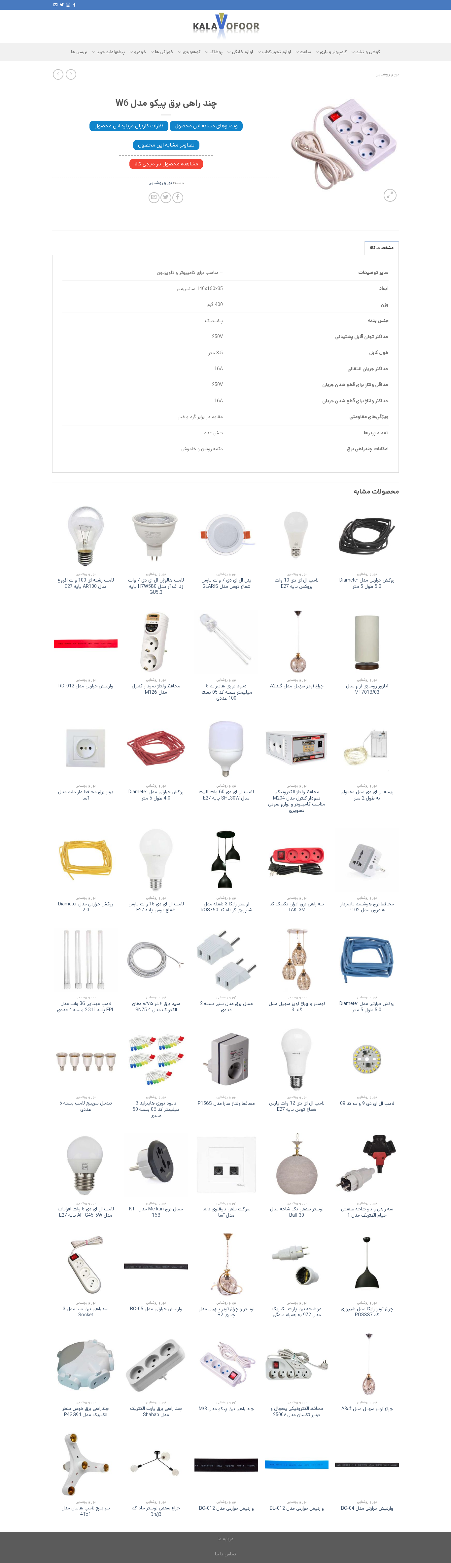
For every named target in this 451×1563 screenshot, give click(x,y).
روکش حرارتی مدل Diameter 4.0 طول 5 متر (156, 795)
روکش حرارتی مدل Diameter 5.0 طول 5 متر (367, 583)
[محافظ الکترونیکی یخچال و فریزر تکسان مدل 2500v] (297, 1365)
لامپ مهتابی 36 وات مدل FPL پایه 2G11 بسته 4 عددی (85, 1007)
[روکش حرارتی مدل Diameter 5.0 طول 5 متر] (367, 536)
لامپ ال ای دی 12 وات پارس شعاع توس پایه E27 (297, 1106)
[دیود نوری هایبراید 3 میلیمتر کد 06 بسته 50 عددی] (156, 1059)
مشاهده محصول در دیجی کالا (166, 164)
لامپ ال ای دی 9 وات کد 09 (367, 1104)
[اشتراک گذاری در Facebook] (177, 197)
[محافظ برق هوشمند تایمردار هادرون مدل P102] (367, 860)
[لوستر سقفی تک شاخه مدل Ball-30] (297, 1165)
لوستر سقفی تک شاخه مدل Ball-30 (297, 1212)
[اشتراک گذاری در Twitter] (165, 197)
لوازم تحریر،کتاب (276, 52)
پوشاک (216, 52)
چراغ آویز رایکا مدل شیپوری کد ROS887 (367, 1312)
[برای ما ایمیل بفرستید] (55, 5)
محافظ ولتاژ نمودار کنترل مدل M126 (156, 689)
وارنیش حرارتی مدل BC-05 (156, 1309)
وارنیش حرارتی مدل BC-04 (367, 1508)
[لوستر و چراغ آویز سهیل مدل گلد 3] (297, 960)
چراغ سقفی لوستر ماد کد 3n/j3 (156, 1511)
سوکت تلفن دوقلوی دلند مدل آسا (226, 1212)
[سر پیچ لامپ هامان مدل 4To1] (86, 1464)
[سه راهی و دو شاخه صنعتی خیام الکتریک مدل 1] (367, 1165)
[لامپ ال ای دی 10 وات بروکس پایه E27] (297, 536)
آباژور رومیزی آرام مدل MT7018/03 (367, 689)
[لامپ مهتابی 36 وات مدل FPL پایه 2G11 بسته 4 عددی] (86, 960)
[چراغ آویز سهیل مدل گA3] (367, 1365)
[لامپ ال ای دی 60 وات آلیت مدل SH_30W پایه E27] (226, 748)
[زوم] (390, 195)
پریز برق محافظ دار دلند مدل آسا (85, 795)
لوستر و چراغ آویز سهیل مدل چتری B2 (226, 1312)
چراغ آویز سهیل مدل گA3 (367, 1409)
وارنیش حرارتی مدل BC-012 (226, 1508)
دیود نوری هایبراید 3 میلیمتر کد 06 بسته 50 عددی (156, 1109)
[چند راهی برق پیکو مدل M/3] (226, 1365)
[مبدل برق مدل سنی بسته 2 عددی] (226, 960)
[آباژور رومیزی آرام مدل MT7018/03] (367, 642)
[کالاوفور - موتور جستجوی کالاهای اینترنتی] (225, 26)
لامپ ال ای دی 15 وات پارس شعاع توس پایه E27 (156, 907)
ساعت (305, 52)
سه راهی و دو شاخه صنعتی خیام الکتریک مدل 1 (367, 1212)
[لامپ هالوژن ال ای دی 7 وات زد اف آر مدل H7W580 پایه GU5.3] (156, 536)
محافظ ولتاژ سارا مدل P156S (226, 1104)
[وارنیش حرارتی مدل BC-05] (156, 1265)
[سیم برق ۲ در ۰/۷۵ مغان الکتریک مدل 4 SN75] (156, 960)
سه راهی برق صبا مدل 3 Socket (86, 1312)
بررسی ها (79, 52)
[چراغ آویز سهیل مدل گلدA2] (297, 642)
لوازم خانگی (242, 52)
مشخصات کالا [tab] (382, 248)
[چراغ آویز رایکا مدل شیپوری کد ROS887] (367, 1265)
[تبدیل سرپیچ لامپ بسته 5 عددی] (86, 1059)
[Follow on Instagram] (68, 5)
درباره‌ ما (225, 1539)
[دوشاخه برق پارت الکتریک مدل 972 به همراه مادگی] (297, 1265)
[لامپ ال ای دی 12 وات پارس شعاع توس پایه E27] (297, 1059)
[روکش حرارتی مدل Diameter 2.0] (86, 860)
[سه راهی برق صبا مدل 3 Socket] (86, 1265)
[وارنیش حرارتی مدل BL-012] (297, 1464)
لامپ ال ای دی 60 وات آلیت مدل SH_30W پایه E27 (226, 795)
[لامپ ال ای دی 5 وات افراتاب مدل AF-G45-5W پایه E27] (86, 1165)
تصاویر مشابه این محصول (166, 145)
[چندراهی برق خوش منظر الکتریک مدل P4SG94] (86, 1365)
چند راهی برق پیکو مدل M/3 (226, 1409)
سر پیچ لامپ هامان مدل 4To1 (85, 1511)
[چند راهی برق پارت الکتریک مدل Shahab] (156, 1365)
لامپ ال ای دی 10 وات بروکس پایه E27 (297, 583)
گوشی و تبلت (368, 52)
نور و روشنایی (387, 74)
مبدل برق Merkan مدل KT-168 (156, 1212)
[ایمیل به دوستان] (154, 197)
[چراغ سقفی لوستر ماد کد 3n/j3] (156, 1464)
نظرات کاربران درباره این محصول (128, 126)
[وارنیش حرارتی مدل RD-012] (86, 642)
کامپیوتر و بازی (333, 52)
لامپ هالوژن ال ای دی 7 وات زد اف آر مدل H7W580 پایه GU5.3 (156, 586)
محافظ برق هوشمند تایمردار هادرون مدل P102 (367, 907)
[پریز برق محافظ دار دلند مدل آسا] (86, 748)
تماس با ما (225, 1554)
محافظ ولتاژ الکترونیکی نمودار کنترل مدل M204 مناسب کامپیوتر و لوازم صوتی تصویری (296, 801)
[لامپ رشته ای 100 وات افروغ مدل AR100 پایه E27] (86, 536)
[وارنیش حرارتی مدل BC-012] (226, 1464)
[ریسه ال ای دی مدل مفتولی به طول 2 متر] (367, 748)
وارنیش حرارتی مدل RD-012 (85, 686)
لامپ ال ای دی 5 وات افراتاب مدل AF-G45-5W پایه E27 (86, 1212)
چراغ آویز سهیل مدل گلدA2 (297, 686)
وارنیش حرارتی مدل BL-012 (297, 1508)
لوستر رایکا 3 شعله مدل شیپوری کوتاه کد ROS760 (226, 907)
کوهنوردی (191, 52)
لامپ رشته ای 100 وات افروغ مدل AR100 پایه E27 (85, 583)
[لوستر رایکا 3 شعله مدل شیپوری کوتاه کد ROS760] (226, 860)
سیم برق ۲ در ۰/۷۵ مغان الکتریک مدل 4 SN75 (156, 1007)
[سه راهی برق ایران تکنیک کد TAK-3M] (297, 860)
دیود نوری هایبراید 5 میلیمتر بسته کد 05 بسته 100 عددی (226, 692)
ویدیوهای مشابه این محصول (206, 126)
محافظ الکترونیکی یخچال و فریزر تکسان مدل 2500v (296, 1412)
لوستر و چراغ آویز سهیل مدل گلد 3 (297, 1007)
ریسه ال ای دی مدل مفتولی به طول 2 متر (367, 795)
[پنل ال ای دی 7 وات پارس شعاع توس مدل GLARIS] (226, 536)
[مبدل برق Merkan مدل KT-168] (156, 1165)
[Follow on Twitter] (62, 5)
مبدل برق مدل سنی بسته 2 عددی (226, 1007)
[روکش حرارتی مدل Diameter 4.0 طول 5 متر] (156, 748)
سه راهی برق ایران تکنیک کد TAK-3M (296, 907)
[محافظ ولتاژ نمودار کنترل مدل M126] (156, 642)
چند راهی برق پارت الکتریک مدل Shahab (156, 1412)
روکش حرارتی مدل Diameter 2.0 (85, 907)
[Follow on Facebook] (74, 5)
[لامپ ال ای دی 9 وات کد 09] (367, 1059)
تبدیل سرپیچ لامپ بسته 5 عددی (85, 1106)
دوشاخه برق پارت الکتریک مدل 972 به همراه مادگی (297, 1312)
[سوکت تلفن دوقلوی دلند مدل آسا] (226, 1165)
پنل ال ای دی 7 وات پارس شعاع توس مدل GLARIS (226, 583)
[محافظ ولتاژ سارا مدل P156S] (226, 1059)
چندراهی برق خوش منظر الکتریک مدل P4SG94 (85, 1412)
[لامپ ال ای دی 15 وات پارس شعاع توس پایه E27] (156, 860)
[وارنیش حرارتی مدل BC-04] (367, 1464)
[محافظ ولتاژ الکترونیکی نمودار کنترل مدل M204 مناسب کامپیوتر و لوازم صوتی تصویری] (297, 748)
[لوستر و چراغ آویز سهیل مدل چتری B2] (226, 1265)
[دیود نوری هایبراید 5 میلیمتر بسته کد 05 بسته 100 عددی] (226, 642)
